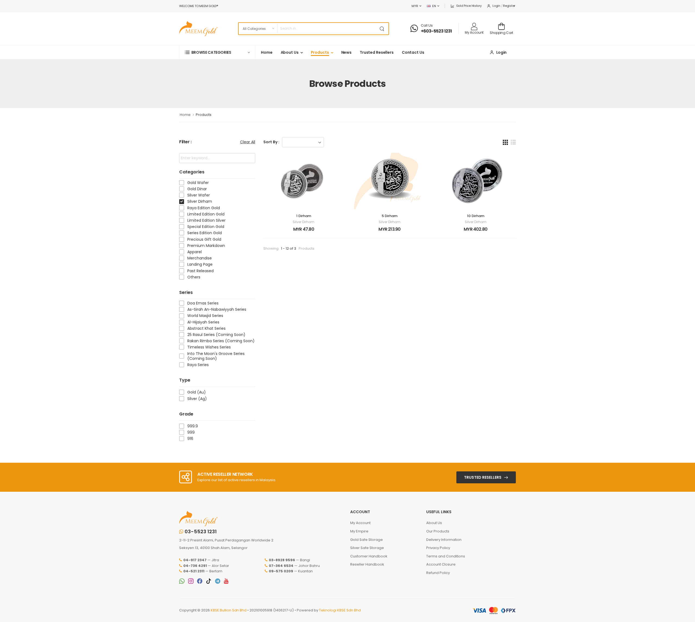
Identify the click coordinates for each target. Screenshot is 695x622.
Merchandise (199, 258)
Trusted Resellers (377, 52)
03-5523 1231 (201, 531)
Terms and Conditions (445, 556)
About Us (290, 52)
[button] (217, 52)
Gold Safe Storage (366, 539)
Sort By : (271, 142)
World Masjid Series (205, 315)
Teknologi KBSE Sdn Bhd (340, 610)
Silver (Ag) (197, 398)
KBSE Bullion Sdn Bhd (229, 610)
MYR (415, 6)
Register (509, 6)
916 (190, 438)
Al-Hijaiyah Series (203, 322)
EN (434, 6)
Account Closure (441, 564)
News (346, 52)
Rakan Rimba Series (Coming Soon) (221, 340)
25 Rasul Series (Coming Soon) (216, 334)
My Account (360, 522)
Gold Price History (468, 6)
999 (191, 432)
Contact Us (413, 52)
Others (193, 277)
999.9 (192, 426)
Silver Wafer (198, 195)
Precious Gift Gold (204, 239)
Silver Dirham (199, 201)
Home (267, 52)
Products (320, 52)
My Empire (359, 531)
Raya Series (198, 364)
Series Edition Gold (204, 232)
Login (496, 6)
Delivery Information (444, 539)
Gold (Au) (196, 392)
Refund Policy (438, 572)
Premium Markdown (206, 245)
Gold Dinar (197, 188)
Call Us (427, 25)
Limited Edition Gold (206, 214)
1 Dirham (303, 215)
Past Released (200, 270)
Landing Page (200, 264)
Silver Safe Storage (367, 547)
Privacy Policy (438, 547)
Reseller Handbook (367, 564)
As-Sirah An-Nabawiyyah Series (216, 309)
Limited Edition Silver (206, 220)
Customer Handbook (368, 556)
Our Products (437, 531)
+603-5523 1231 (436, 31)
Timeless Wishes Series (209, 347)
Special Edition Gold (205, 226)
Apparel (194, 251)
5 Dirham (389, 215)
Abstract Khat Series (206, 328)
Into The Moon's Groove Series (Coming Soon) (216, 356)
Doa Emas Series (203, 303)
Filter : (185, 142)
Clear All (247, 142)
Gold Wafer (198, 182)
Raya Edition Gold (203, 207)
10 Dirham (475, 215)
